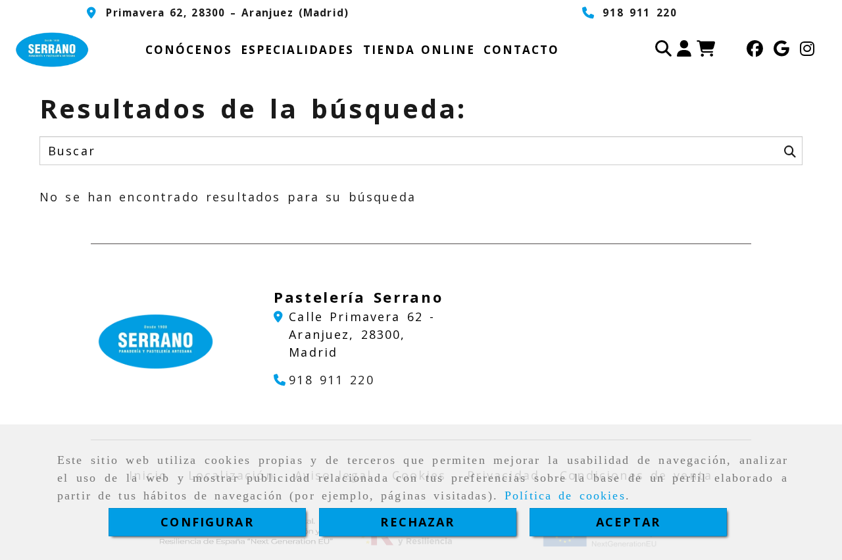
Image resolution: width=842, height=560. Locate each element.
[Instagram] (807, 50)
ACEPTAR (628, 522)
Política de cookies (565, 495)
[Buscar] (663, 50)
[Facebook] (755, 50)
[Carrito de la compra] (706, 50)
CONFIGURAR (207, 522)
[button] (684, 50)
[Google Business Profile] (781, 50)
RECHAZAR (417, 522)
